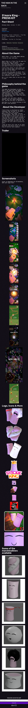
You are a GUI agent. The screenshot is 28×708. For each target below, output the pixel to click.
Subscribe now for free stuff (14, 697)
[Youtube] (12, 705)
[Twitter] (14, 705)
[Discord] (16, 705)
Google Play (5, 31)
